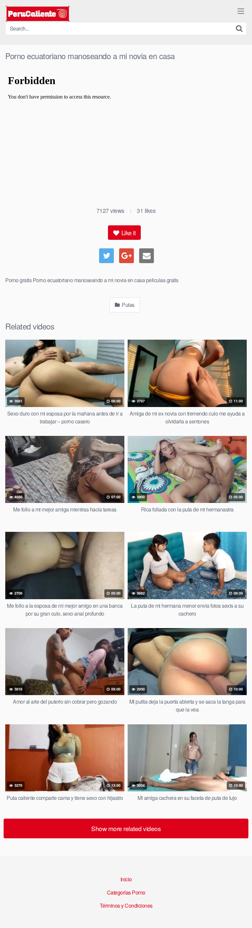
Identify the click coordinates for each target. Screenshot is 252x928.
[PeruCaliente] (37, 13)
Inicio (126, 879)
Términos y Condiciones (126, 905)
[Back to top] (240, 913)
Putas (128, 304)
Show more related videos (126, 828)
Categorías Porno (126, 892)
